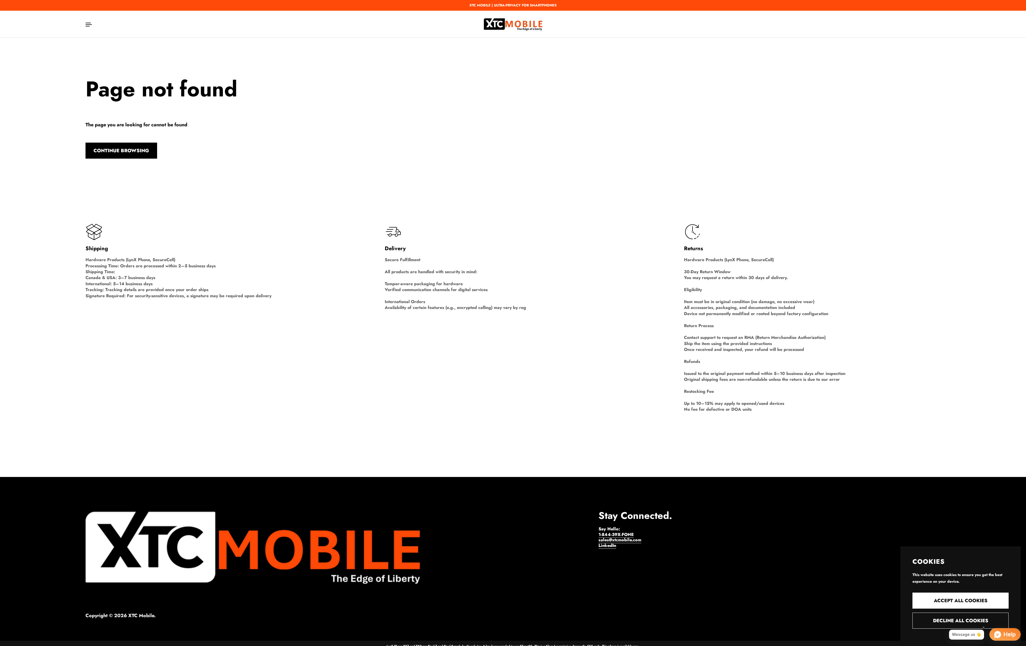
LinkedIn (607, 545)
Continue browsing (121, 150)
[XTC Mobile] (513, 24)
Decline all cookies (960, 620)
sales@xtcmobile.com (619, 540)
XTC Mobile (141, 615)
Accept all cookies (961, 600)
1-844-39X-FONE (616, 534)
